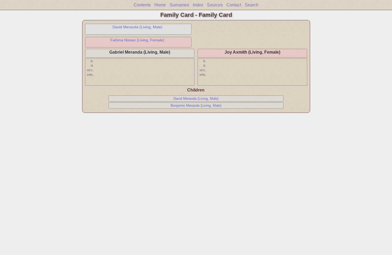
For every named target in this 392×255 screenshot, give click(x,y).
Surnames (179, 5)
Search (251, 5)
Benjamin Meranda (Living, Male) (196, 105)
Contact (233, 5)
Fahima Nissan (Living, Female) (137, 40)
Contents (142, 5)
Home (160, 5)
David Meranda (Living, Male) (137, 27)
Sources (215, 5)
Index (198, 5)
